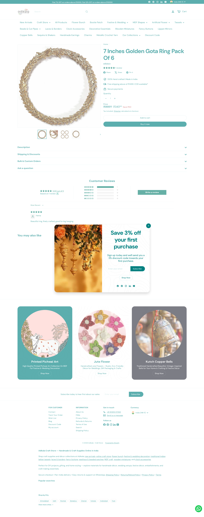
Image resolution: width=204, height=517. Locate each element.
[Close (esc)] (148, 225)
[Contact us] (198, 508)
